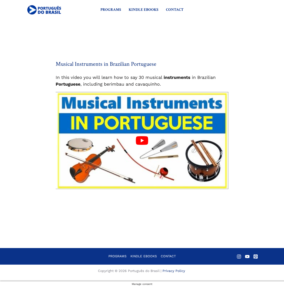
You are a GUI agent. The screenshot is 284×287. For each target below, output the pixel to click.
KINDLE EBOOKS (143, 9)
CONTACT (175, 9)
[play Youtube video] (142, 140)
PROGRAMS (110, 9)
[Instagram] (239, 256)
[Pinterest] (255, 256)
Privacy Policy (174, 271)
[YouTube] (247, 256)
